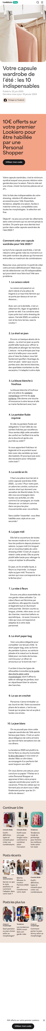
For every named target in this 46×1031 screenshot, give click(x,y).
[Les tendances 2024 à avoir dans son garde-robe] (23, 914)
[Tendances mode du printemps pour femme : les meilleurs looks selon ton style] (37, 819)
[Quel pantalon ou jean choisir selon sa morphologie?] (9, 914)
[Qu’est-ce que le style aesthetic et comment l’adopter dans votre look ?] (9, 867)
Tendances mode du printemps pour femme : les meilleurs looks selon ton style (36, 840)
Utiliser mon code (14, 162)
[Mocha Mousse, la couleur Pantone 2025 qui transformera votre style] (23, 867)
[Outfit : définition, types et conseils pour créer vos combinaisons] (9, 819)
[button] (42, 2)
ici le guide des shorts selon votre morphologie (23, 674)
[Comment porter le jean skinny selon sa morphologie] (37, 914)
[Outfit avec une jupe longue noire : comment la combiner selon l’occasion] (23, 819)
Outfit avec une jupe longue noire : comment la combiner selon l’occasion (22, 840)
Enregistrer (39, 8)
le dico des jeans (16, 756)
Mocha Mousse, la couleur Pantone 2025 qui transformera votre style (23, 885)
